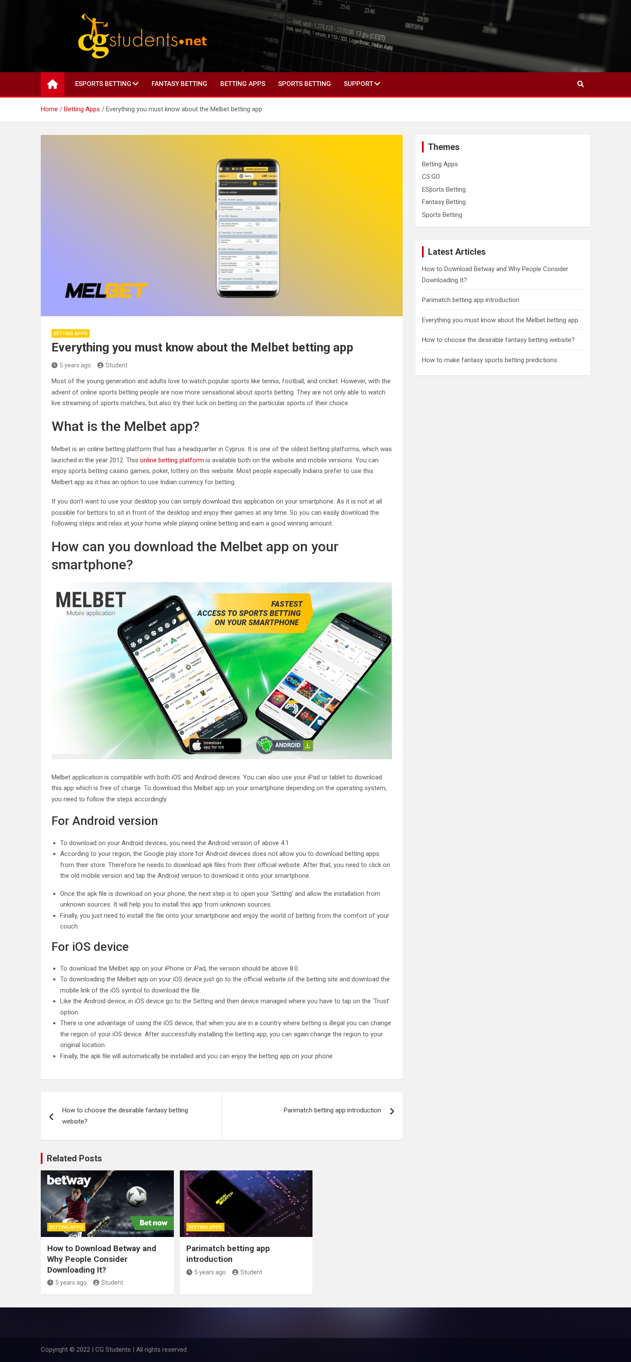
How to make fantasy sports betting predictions (489, 360)
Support (358, 84)
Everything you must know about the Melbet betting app (500, 320)
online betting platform (172, 460)
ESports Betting (103, 84)
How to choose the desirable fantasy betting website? (125, 1115)
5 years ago (75, 365)
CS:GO (431, 176)
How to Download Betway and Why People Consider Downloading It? (101, 1258)
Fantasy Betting (179, 84)
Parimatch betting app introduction (332, 1110)
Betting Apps (242, 84)
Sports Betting (304, 84)
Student (116, 365)
